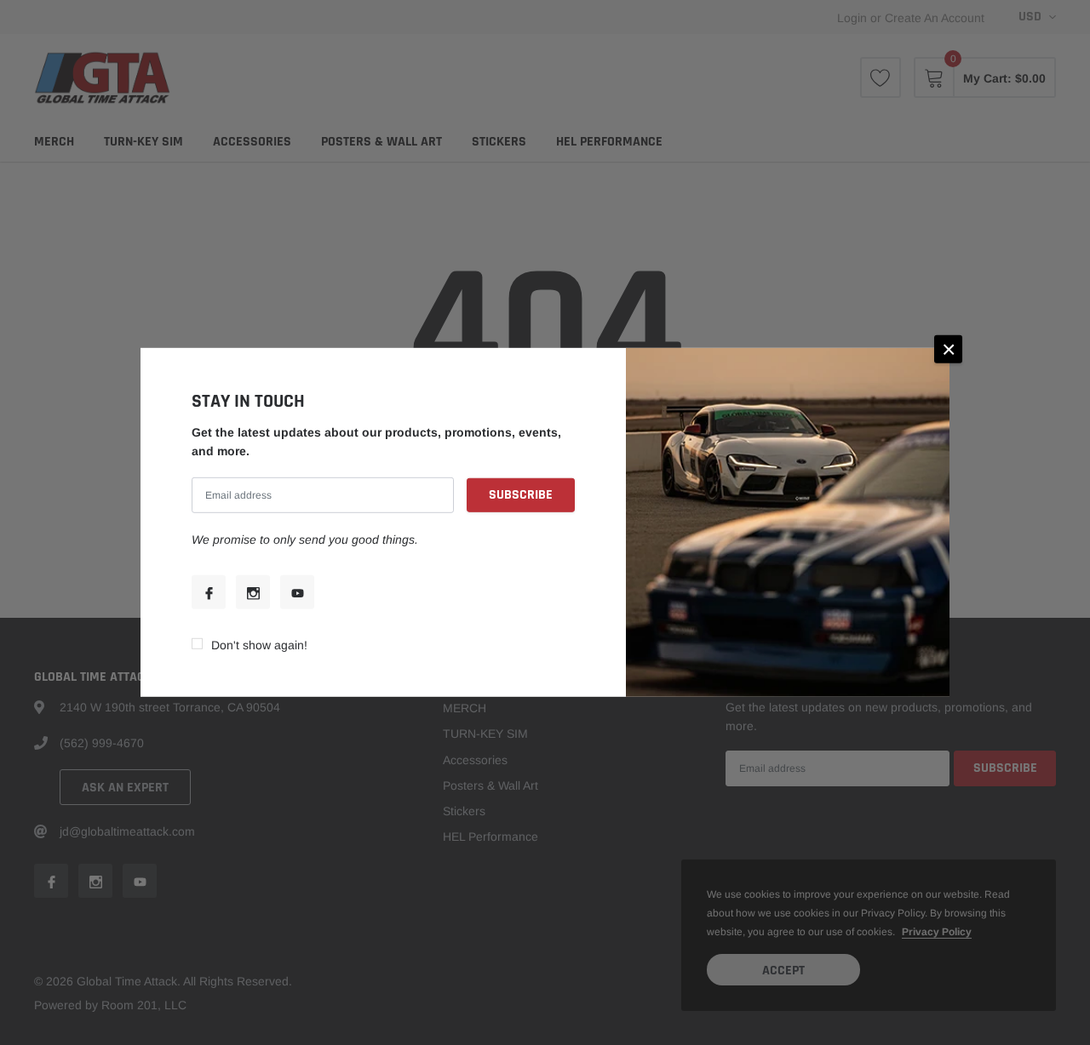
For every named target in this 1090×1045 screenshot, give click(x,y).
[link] (209, 592)
